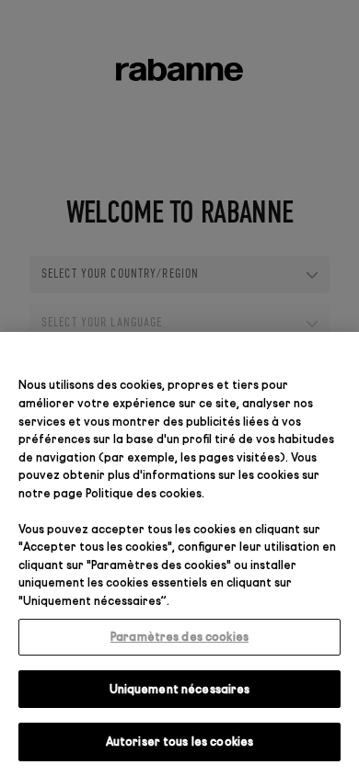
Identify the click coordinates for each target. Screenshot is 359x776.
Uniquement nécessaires (180, 688)
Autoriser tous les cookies (179, 741)
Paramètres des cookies (179, 636)
